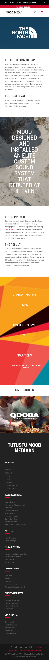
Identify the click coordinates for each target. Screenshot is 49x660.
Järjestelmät (11, 488)
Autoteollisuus (10, 502)
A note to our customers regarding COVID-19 (20, 2)
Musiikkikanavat (11, 538)
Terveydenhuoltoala (12, 510)
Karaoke (8, 579)
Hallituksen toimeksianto (13, 600)
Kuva (8, 476)
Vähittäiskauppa (11, 522)
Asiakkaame (9, 562)
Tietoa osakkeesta (11, 606)
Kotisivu (7, 470)
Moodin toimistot (11, 625)
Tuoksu (9, 482)
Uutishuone (9, 581)
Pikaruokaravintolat (12, 516)
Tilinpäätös (9, 609)
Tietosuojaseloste (11, 584)
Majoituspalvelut (11, 513)
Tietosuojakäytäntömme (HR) (15, 587)
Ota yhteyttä (9, 622)
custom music (10, 229)
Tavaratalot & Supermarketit (15, 505)
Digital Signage (10, 541)
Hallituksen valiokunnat (13, 603)
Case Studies (9, 560)
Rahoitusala (9, 508)
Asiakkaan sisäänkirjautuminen (16, 554)
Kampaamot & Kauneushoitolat (16, 525)
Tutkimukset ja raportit (13, 557)
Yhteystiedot (9, 630)
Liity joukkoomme (11, 633)
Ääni (8, 479)
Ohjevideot (8, 576)
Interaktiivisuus (12, 485)
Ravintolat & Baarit (11, 519)
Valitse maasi (10, 628)
